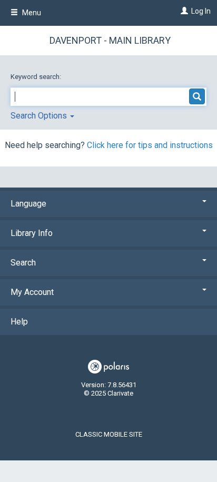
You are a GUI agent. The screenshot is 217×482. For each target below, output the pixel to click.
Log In (201, 11)
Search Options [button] (40, 116)
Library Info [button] (32, 233)
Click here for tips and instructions (150, 145)
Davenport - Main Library (110, 40)
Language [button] (28, 204)
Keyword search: (37, 77)
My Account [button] (32, 292)
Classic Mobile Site (108, 434)
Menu (31, 12)
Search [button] (23, 263)
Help (19, 322)
